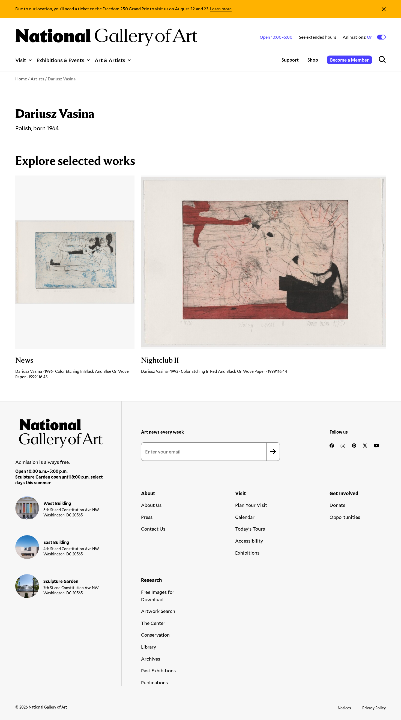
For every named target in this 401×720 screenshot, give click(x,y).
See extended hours (317, 37)
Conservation (155, 634)
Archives (150, 658)
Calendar (245, 517)
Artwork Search (158, 611)
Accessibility (249, 540)
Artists (37, 78)
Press (146, 517)
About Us (151, 505)
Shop (312, 60)
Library (148, 646)
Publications (154, 682)
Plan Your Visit (251, 505)
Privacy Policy (374, 707)
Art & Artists (110, 60)
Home (21, 78)
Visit (20, 60)
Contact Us (153, 528)
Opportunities (345, 517)
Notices (344, 707)
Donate (337, 505)
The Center (153, 623)
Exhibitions (247, 552)
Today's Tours (250, 528)
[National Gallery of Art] (59, 431)
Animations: (358, 37)
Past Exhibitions (158, 670)
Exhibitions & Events (60, 60)
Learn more (221, 8)
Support (290, 60)
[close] (384, 9)
